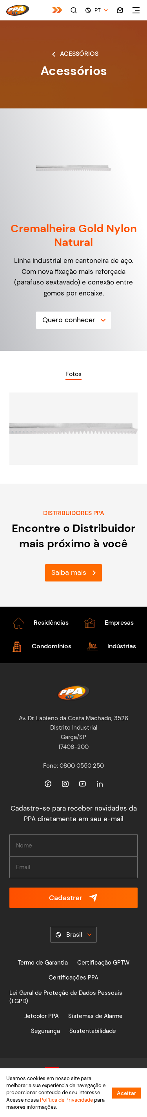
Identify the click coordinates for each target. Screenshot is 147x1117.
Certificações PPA (73, 977)
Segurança (45, 1031)
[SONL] (57, 10)
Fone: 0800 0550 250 (73, 766)
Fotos (73, 374)
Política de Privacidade (66, 1100)
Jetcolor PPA (41, 1016)
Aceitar (126, 1093)
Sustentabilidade (92, 1031)
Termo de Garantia (43, 963)
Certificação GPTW (103, 963)
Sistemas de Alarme (95, 1016)
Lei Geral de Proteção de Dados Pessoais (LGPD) (65, 997)
